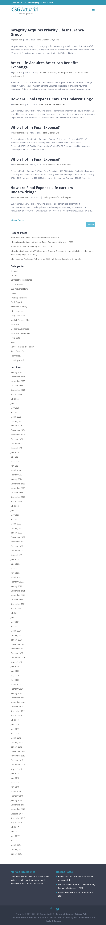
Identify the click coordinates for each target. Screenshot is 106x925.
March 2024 (16, 470)
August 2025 (16, 394)
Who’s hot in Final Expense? (35, 127)
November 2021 (18, 595)
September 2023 (18, 497)
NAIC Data (15, 338)
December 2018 (18, 751)
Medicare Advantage (20, 329)
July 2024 (15, 452)
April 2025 (15, 412)
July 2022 (15, 559)
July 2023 (15, 506)
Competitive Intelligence (21, 280)
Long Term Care (18, 315)
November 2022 (18, 541)
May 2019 (15, 729)
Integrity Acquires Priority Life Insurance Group (47, 32)
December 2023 (18, 483)
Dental (14, 293)
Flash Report (61, 104)
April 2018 (15, 787)
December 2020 (18, 644)
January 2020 (16, 693)
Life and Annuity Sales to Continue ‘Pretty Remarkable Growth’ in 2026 (42, 242)
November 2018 (18, 755)
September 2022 (18, 550)
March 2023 (16, 523)
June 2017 (15, 831)
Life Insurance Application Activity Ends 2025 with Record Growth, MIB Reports (46, 259)
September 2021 (18, 604)
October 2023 (17, 492)
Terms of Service (64, 914)
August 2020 (16, 662)
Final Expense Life (45, 39)
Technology (16, 355)
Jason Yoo (17, 39)
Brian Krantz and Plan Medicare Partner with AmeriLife (35, 237)
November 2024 (18, 434)
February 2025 (17, 421)
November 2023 (18, 488)
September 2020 (18, 657)
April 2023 (15, 519)
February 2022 (17, 581)
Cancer (14, 275)
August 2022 (16, 555)
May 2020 (15, 675)
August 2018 (16, 769)
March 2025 (16, 416)
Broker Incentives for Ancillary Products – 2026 (31, 246)
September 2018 (18, 764)
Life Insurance (17, 311)
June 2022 (15, 564)
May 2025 (15, 407)
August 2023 (16, 501)
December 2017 (18, 804)
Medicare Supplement (20, 333)
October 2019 (17, 706)
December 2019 (18, 697)
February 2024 (17, 474)
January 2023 (16, 532)
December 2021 (18, 590)
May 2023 (15, 515)
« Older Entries (17, 220)
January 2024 (16, 479)
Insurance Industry (19, 306)
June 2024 (15, 457)
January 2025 (16, 425)
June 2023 (15, 510)
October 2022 (17, 546)
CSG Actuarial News (47, 72)
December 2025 (18, 376)
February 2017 (17, 849)
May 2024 (15, 461)
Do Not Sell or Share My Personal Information (72, 917)
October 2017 (17, 813)
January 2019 (16, 747)
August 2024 (16, 448)
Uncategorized (17, 76)
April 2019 (15, 733)
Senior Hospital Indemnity (22, 346)
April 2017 (15, 840)
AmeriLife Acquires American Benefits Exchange (45, 65)
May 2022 (15, 568)
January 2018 (16, 800)
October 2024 (17, 439)
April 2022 (15, 573)
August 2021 (16, 608)
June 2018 (15, 778)
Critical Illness (17, 284)
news (56, 39)
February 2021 (17, 635)
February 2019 (17, 742)
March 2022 (16, 577)
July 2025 (15, 399)
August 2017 (16, 822)
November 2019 (18, 702)
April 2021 (15, 626)
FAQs (48, 921)
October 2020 (17, 653)
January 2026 (16, 372)
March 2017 (16, 845)
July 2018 (15, 773)
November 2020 (18, 648)
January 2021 (16, 639)
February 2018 (17, 796)
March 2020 (16, 684)
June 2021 (15, 617)
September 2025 (18, 390)
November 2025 (18, 381)
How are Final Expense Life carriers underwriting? (42, 189)
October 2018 (17, 760)
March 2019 (16, 738)
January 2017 (16, 854)
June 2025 (15, 403)
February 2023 (17, 528)
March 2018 (16, 791)
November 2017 (18, 809)
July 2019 (15, 720)
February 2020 (17, 688)
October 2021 (17, 599)
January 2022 (16, 586)
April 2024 (15, 466)
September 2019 (18, 711)
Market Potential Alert (20, 320)
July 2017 (15, 827)
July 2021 (15, 613)
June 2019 (15, 724)
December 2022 (18, 537)
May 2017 (15, 836)
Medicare (79, 72)
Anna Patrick (18, 104)
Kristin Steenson (20, 132)
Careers (57, 921)
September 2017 (18, 818)
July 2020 (15, 666)
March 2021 (16, 630)
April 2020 (15, 680)
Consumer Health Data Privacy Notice (29, 917)
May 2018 (15, 782)
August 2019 (16, 715)
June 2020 (15, 671)
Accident (14, 271)
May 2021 (15, 622)
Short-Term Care (18, 351)
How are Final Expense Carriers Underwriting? (52, 99)
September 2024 (18, 443)
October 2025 (17, 385)
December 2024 (18, 430)
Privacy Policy (82, 914)
